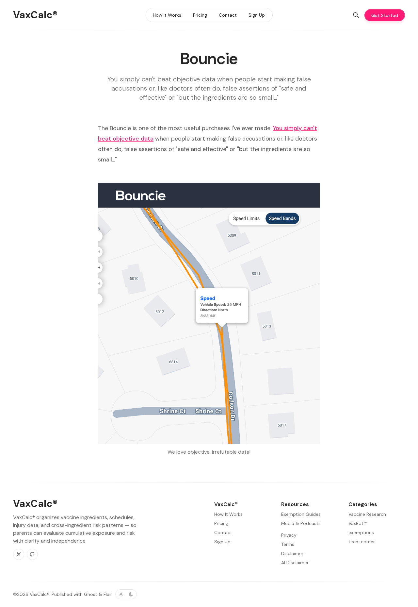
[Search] (356, 15)
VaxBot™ (357, 523)
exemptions (361, 532)
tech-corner (361, 542)
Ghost (90, 594)
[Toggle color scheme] (126, 594)
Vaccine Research (367, 514)
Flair (108, 594)
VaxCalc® (39, 594)
